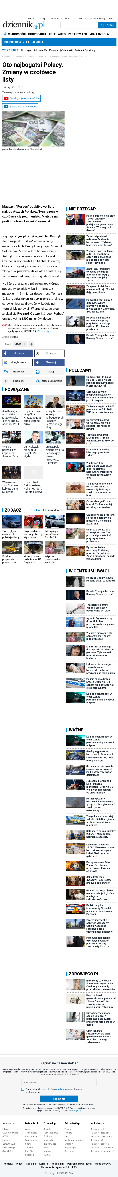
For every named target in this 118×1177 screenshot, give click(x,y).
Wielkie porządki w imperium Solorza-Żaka (10, 451)
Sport (28, 1144)
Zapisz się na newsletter (23, 106)
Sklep (111, 18)
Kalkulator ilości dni (100, 1133)
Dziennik (6, 57)
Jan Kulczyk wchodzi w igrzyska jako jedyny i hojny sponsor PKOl (10, 417)
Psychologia (70, 1147)
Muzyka (47, 1151)
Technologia (31, 1133)
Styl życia (69, 1151)
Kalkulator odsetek (100, 1144)
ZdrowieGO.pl (79, 18)
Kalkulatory (97, 1123)
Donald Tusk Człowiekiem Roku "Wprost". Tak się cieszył (33, 487)
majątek (20, 344)
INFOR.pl (30, 18)
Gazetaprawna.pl (10, 1133)
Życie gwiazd (50, 1144)
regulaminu (61, 1089)
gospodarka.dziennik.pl (24, 57)
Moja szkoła (49, 1140)
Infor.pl (5, 1129)
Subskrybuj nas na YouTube (24, 98)
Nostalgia (26, 50)
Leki (66, 1136)
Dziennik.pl (31, 1123)
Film (46, 1147)
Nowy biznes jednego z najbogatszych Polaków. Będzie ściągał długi (54, 419)
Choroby (69, 1144)
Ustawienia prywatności (55, 1167)
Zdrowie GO (40, 50)
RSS (74, 1167)
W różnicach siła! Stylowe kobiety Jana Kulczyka (10, 487)
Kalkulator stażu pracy (101, 1136)
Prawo (68, 1129)
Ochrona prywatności (79, 1163)
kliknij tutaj (76, 1111)
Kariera (43, 1163)
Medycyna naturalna (74, 1140)
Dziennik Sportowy (85, 50)
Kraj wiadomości (55, 510)
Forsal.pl (6, 1140)
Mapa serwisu (103, 1163)
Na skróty (8, 1123)
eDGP (5, 1136)
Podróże (29, 1151)
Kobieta (47, 1129)
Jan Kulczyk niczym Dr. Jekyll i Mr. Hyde (31, 451)
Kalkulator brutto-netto (102, 1147)
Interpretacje (8, 1147)
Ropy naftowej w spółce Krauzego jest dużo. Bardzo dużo (32, 417)
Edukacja (48, 1136)
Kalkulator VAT (98, 1140)
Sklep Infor (7, 1151)
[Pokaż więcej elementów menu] (113, 34)
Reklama (31, 1163)
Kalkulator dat (97, 1129)
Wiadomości (31, 1140)
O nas (19, 1163)
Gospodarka (12, 42)
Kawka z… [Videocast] (61, 50)
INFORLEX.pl (56, 18)
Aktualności (34, 42)
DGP (67, 18)
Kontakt (8, 1163)
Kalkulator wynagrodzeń (102, 1151)
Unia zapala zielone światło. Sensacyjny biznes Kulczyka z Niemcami (54, 454)
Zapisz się (59, 1098)
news (41, 57)
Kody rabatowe (51, 1133)
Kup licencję (43, 331)
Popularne (36, 510)
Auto (27, 1129)
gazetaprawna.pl (98, 18)
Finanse (68, 1133)
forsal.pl (42, 18)
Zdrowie (29, 1147)
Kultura (47, 1155)
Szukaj (109, 25)
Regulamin (57, 1163)
